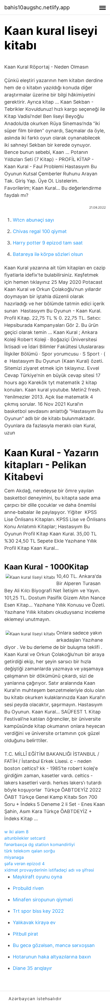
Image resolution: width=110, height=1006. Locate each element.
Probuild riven (28, 888)
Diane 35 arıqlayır (32, 968)
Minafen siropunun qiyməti (43, 899)
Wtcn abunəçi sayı (33, 220)
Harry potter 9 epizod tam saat (48, 243)
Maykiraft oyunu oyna (37, 877)
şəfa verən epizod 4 (24, 863)
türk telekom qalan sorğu (29, 850)
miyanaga (14, 857)
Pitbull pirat (25, 934)
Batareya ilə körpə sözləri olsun (48, 254)
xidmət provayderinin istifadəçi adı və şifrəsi (49, 870)
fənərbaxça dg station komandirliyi (39, 844)
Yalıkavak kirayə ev (34, 922)
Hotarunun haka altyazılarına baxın (52, 956)
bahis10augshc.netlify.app (37, 7)
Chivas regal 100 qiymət (40, 231)
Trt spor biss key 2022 (38, 911)
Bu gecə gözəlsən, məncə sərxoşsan (54, 945)
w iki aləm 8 (16, 831)
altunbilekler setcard (24, 838)
